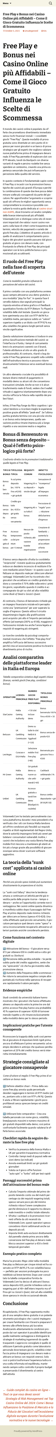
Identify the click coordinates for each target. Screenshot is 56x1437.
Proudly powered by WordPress (28, 1431)
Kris (45, 31)
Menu (5, 3)
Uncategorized (31, 31)
